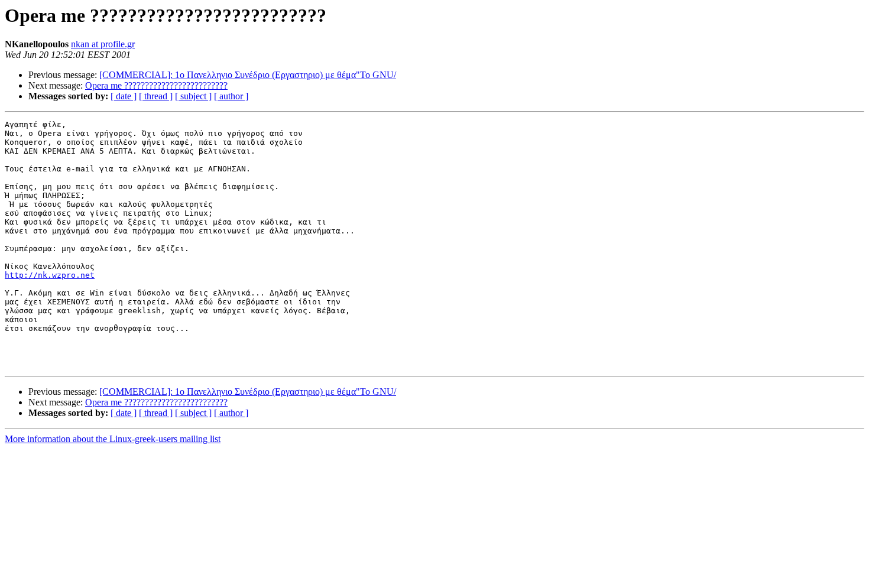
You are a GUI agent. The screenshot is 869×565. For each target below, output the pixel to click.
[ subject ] (193, 96)
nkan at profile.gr (103, 44)
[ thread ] (156, 96)
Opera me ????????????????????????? (156, 85)
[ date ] (124, 96)
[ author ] (231, 96)
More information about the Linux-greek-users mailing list (113, 439)
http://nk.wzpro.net (50, 275)
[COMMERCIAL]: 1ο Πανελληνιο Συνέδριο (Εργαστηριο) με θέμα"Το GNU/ (247, 75)
